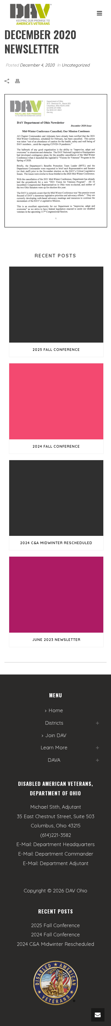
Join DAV (55, 735)
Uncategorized (75, 65)
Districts (54, 723)
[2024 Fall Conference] (56, 401)
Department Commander (64, 854)
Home (56, 710)
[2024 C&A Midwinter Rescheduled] (56, 498)
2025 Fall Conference (56, 349)
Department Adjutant (64, 863)
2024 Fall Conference (56, 446)
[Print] (20, 81)
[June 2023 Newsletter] (56, 595)
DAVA (54, 760)
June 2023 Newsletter (56, 639)
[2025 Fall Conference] (56, 305)
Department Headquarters (64, 844)
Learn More (54, 747)
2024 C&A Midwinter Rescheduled (56, 543)
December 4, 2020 (37, 65)
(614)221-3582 (55, 835)
